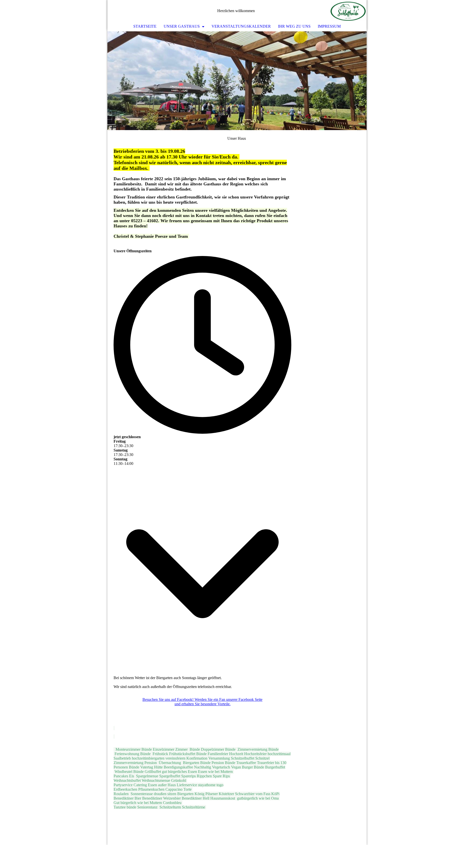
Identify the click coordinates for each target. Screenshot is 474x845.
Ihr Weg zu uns (294, 26)
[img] (348, 11)
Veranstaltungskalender (241, 26)
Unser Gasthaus (182, 26)
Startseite (145, 26)
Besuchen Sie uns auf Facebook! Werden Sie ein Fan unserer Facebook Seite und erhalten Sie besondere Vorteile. (202, 701)
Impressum (329, 26)
